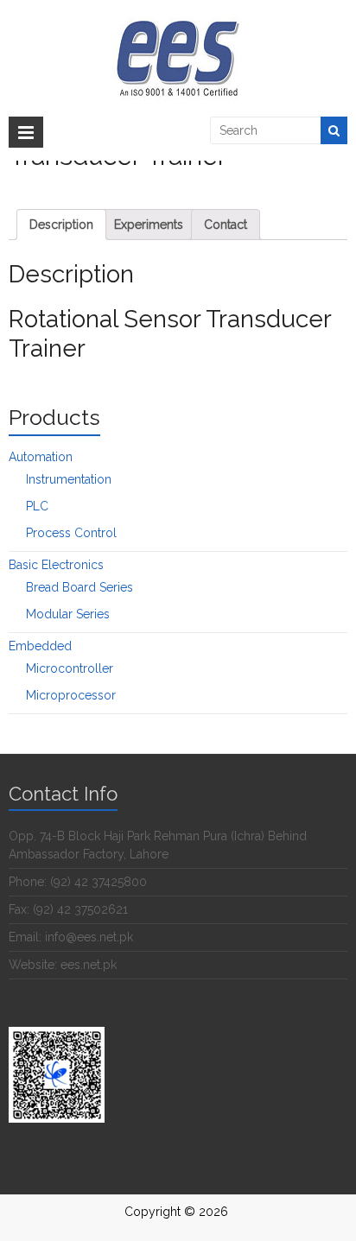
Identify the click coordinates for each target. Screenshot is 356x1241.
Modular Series (68, 614)
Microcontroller (69, 668)
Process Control (71, 533)
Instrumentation (68, 479)
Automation (41, 457)
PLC (37, 506)
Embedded (40, 646)
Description (61, 224)
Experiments (148, 224)
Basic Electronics (56, 565)
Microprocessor (71, 695)
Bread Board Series (79, 587)
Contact (225, 224)
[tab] (61, 224)
